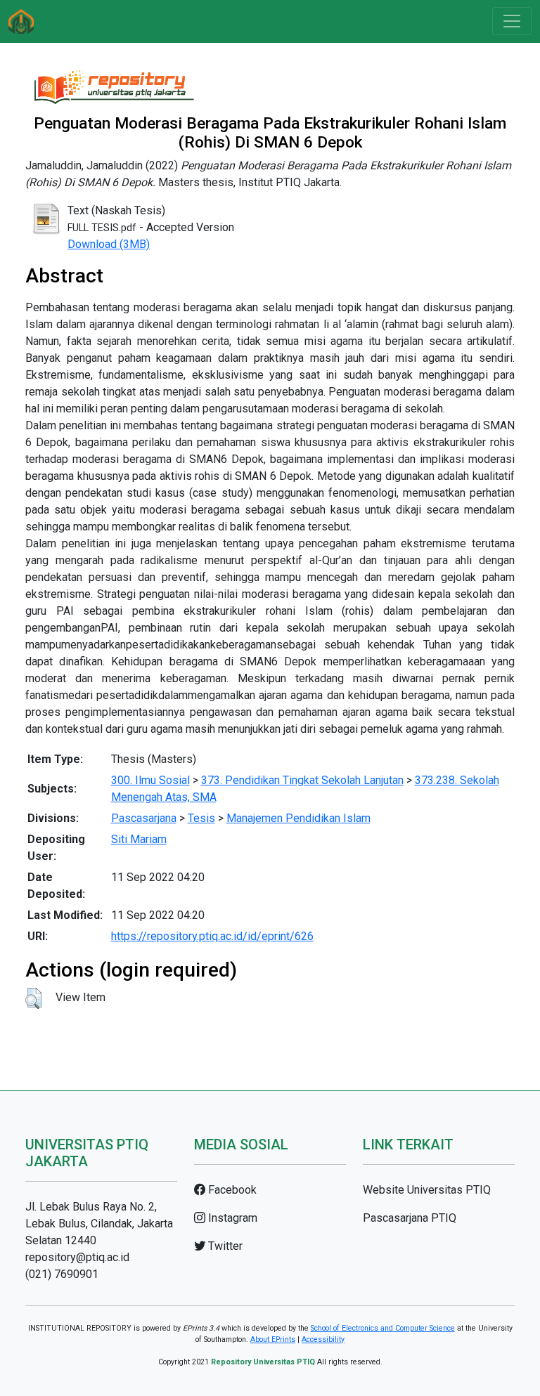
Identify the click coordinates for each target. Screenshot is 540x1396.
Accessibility (323, 1339)
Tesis (201, 818)
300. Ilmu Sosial (150, 780)
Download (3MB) (109, 244)
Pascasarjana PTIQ (409, 1218)
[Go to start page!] (21, 21)
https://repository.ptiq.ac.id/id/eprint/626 (212, 936)
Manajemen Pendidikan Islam (298, 818)
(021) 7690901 (61, 1274)
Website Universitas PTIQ (427, 1189)
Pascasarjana (143, 818)
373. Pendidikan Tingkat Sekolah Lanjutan (302, 780)
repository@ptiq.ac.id (77, 1257)
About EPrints (272, 1339)
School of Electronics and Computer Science (383, 1328)
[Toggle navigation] (512, 21)
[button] (33, 998)
